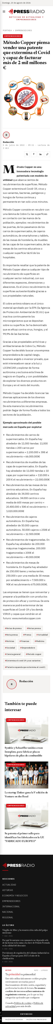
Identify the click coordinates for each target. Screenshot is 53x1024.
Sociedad (10, 648)
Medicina (40, 641)
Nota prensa (12, 635)
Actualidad (43, 635)
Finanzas (25, 641)
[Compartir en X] (27, 154)
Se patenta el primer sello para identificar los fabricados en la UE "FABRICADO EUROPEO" (24, 837)
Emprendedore (28, 648)
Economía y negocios (15, 895)
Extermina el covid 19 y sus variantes (23, 660)
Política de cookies (22, 1003)
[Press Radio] (26, 11)
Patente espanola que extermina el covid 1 (25, 667)
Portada (7, 30)
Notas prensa (34, 628)
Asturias (7, 890)
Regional (7, 917)
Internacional (11, 906)
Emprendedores (23, 30)
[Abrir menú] (4, 11)
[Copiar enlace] (47, 154)
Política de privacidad (36, 1019)
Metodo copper (34, 654)
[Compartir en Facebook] (34, 154)
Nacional (7, 912)
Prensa (28, 635)
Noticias (10, 641)
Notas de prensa (13, 628)
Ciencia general (13, 654)
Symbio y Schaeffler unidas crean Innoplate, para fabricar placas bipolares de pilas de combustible (24, 752)
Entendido (26, 1014)
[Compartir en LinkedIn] (40, 154)
